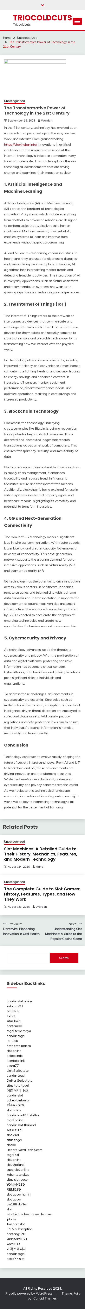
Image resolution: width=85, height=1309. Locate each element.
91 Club (12, 1041)
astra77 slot (16, 1259)
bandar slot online (20, 1001)
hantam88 (14, 1026)
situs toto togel (18, 1085)
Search (64, 958)
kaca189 (13, 1244)
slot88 (11, 1145)
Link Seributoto (18, 1070)
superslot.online (18, 1169)
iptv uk (11, 1219)
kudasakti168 (17, 1239)
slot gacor (14, 1199)
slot (9, 1209)
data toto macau (19, 1046)
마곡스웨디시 (16, 1249)
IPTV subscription (20, 1229)
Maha (39, 866)
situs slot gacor (18, 1179)
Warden (46, 120)
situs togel (14, 1140)
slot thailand (16, 1165)
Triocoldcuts (42, 17)
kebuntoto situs (18, 1174)
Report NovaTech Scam (24, 1150)
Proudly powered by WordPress (29, 1293)
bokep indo (15, 1056)
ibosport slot (16, 1224)
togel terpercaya (19, 1031)
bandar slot (15, 1095)
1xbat (11, 1016)
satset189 (14, 1130)
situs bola (13, 1021)
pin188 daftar (17, 1204)
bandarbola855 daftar (23, 1115)
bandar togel (16, 1036)
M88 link (13, 1011)
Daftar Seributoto (19, 1080)
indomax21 (15, 1006)
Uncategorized (14, 101)
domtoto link (16, 1061)
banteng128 (16, 1234)
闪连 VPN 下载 (17, 1090)
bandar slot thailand (21, 1125)
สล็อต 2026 (15, 1105)
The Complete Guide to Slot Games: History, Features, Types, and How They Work (42, 894)
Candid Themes (45, 1298)
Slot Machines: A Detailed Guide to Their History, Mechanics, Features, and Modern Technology (40, 854)
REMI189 (14, 1189)
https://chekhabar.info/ (20, 144)
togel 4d (13, 1155)
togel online (15, 1120)
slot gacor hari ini (19, 1194)
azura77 (13, 1065)
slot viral (13, 1135)
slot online (14, 1051)
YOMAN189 (16, 1184)
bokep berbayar (18, 1100)
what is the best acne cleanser (29, 1214)
